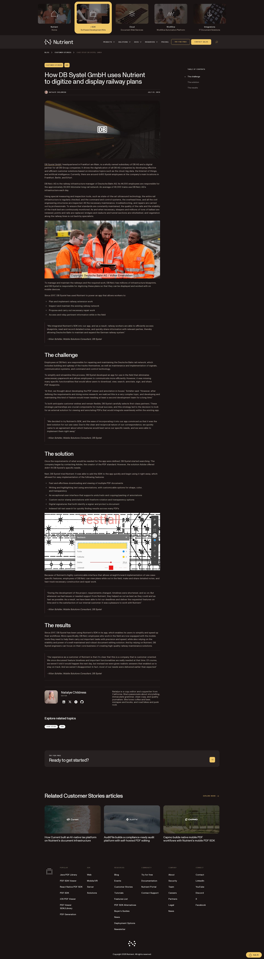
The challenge (194, 76)
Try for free (181, 42)
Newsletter (119, 929)
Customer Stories (123, 886)
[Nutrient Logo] (59, 41)
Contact (200, 874)
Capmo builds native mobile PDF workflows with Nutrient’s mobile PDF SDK (189, 839)
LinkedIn (200, 880)
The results (193, 88)
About (171, 874)
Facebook (201, 905)
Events (117, 880)
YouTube (200, 886)
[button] (109, 42)
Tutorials (118, 892)
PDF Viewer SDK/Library (66, 907)
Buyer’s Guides (122, 911)
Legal (171, 905)
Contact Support (150, 892)
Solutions (92, 892)
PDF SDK (64, 892)
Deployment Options (124, 923)
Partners (172, 899)
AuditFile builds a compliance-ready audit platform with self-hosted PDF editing (129, 839)
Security (172, 880)
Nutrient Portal (148, 886)
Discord (200, 892)
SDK (62, 726)
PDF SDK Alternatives (125, 905)
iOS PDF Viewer (68, 899)
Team (171, 886)
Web (89, 874)
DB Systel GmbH (53, 164)
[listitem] (64, 702)
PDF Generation (68, 914)
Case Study (51, 726)
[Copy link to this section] (40, 355)
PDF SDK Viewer (68, 880)
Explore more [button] (209, 796)
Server (90, 886)
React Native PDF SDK (71, 886)
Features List (121, 899)
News (117, 917)
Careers (172, 892)
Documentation (149, 880)
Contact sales (201, 42)
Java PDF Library (68, 874)
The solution (193, 82)
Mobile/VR (92, 880)
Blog (116, 874)
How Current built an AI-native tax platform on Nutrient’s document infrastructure (70, 839)
